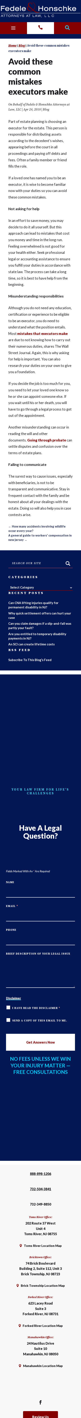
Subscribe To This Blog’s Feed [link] (30, 660)
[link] (40, 9)
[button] (13, 27)
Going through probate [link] (46, 440)
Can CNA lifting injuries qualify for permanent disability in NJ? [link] (33, 605)
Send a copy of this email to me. (39, 1020)
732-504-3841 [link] (40, 1189)
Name (10, 882)
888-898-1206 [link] (40, 1174)
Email (12, 906)
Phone (11, 930)
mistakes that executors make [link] (42, 333)
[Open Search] (67, 28)
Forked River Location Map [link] (42, 1326)
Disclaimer (13, 998)
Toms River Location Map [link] (43, 1246)
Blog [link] (46, 110)
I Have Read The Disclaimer (36, 1008)
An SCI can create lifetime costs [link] (31, 644)
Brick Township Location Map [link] (43, 1285)
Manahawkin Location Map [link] (43, 1366)
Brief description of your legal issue (38, 953)
